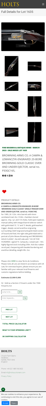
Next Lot (9, 317)
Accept (5, 403)
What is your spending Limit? (16, 330)
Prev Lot (9, 309)
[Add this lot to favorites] (4, 191)
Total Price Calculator (14, 324)
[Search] (25, 298)
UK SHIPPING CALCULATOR (14, 336)
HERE (13, 261)
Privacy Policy (6, 376)
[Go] (20, 292)
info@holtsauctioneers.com (15, 373)
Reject (14, 403)
